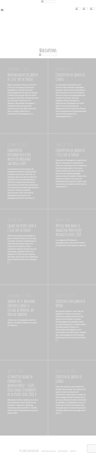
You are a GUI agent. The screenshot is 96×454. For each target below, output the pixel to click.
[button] (2, 10)
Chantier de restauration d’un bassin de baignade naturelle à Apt (19, 156)
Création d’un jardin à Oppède (70, 303)
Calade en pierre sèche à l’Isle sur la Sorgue (22, 228)
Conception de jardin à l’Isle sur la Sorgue (70, 152)
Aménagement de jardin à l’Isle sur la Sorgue (23, 77)
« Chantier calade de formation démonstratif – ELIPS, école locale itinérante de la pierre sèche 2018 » (22, 385)
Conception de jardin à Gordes (70, 77)
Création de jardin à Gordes (68, 379)
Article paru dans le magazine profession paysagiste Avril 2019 (69, 230)
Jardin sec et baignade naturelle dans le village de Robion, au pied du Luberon (21, 307)
